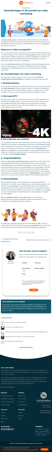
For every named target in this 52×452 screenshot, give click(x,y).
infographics (13, 377)
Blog (37, 431)
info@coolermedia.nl (45, 412)
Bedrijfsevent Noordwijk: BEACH (14, 341)
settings (36, 449)
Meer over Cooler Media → (8, 387)
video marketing (31, 54)
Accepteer (44, 449)
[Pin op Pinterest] (30, 232)
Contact (40, 443)
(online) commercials (6, 383)
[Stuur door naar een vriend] (27, 232)
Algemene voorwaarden (27, 443)
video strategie (35, 225)
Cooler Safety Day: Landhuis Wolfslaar (15, 322)
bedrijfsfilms (22, 377)
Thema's (21, 393)
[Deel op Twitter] (24, 232)
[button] (48, 3)
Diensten (4, 393)
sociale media (14, 186)
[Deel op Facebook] (22, 232)
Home (47, 429)
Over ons (4, 409)
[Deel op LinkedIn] (33, 232)
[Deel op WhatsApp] (19, 232)
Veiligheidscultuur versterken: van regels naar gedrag (19, 336)
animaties (7, 377)
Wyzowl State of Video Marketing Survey (18, 161)
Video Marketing (26, 8)
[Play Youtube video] (26, 124)
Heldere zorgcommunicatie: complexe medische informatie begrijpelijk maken (26, 331)
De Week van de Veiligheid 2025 (14, 327)
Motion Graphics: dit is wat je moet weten (37, 240)
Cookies (36, 443)
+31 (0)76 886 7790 (45, 410)
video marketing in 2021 (9, 39)
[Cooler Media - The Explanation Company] (26, 3)
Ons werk (21, 409)
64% (4, 152)
